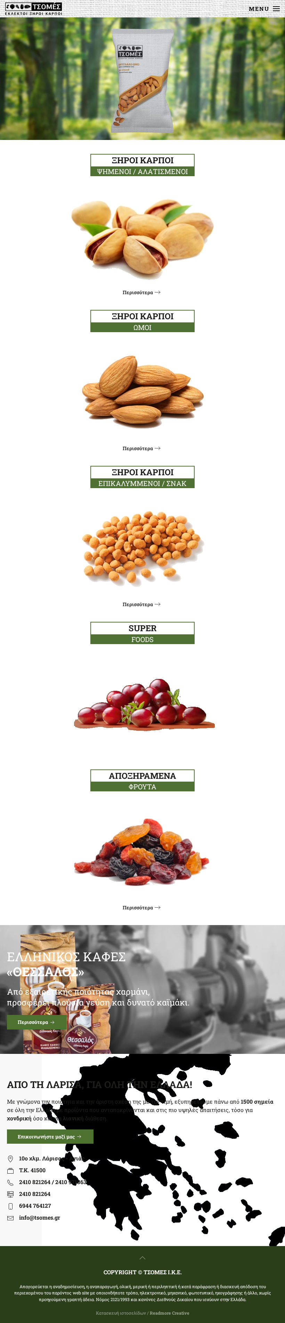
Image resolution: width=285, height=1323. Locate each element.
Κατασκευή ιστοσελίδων (121, 1313)
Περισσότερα (138, 292)
